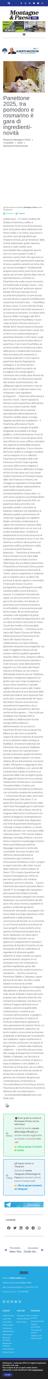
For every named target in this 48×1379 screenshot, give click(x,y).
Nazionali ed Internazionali (15, 146)
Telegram (21, 213)
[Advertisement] (24, 178)
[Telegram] (38, 3)
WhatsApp (9, 213)
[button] (9, 3)
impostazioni (37, 1370)
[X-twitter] (25, 3)
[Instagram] (29, 3)
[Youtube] (34, 3)
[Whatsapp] (42, 3)
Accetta (7, 1375)
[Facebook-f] (21, 3)
